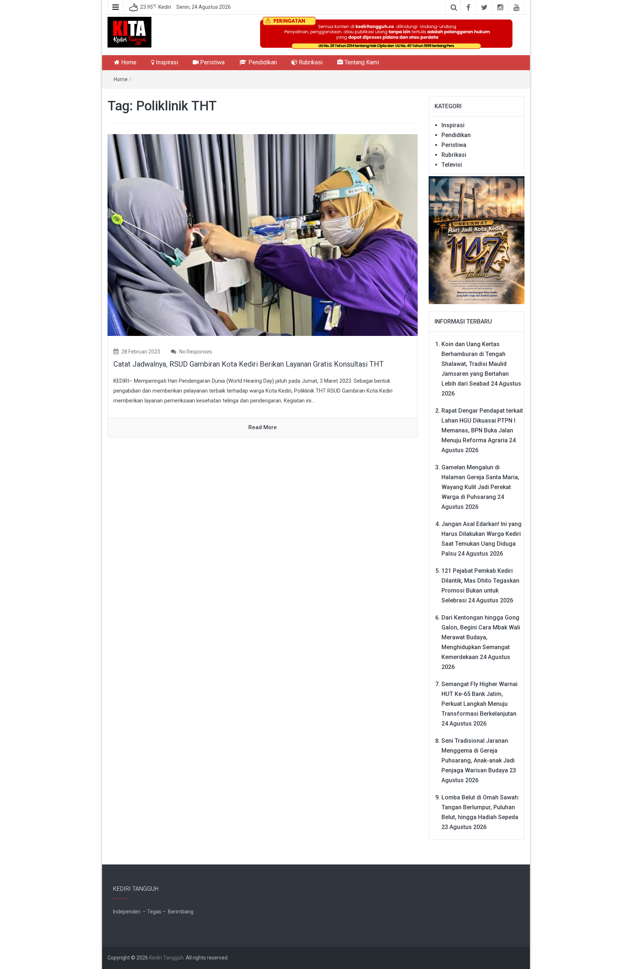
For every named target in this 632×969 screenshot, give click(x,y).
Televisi (451, 164)
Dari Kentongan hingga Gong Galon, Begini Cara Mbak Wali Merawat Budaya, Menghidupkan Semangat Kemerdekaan (480, 637)
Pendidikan (262, 62)
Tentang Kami (361, 62)
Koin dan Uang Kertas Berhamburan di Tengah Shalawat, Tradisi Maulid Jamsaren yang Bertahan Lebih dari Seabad (475, 364)
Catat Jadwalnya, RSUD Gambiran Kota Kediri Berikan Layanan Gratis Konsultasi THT (248, 364)
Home (128, 62)
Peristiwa (212, 62)
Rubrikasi (310, 62)
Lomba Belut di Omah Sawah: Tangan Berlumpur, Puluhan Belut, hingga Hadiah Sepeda (480, 807)
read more (262, 427)
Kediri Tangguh (166, 958)
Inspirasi (166, 62)
